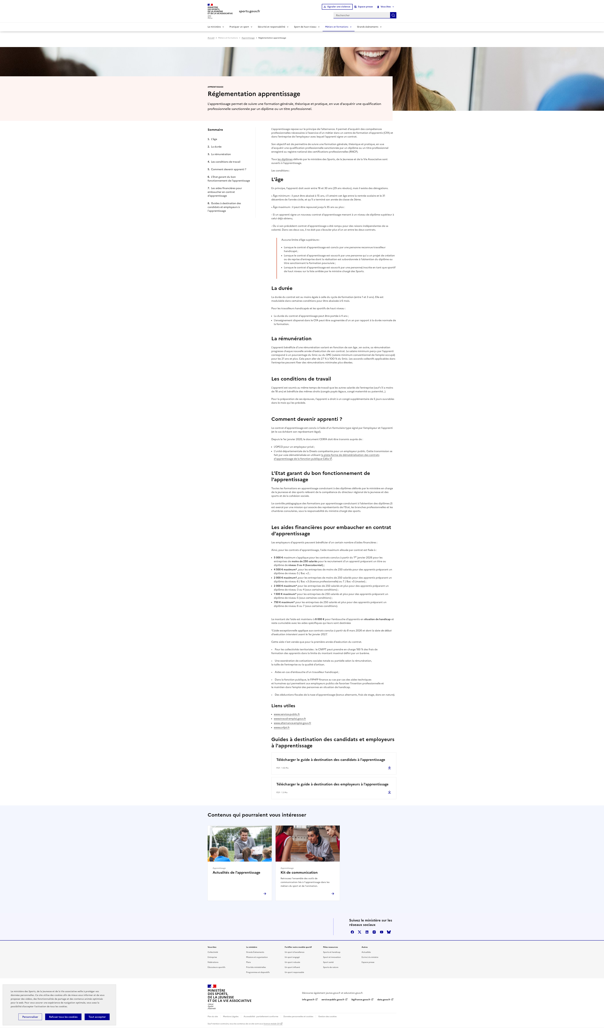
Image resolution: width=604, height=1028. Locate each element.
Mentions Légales (230, 1016)
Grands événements (367, 26)
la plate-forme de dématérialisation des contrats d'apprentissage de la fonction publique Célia (326, 457)
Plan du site (213, 1016)
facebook (352, 932)
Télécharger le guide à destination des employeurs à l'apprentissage (332, 784)
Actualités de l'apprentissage (236, 872)
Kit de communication (299, 872)
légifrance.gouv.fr (360, 999)
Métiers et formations (336, 26)
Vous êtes (386, 6)
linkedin (367, 932)
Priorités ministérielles (256, 967)
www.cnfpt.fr (282, 727)
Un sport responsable (294, 972)
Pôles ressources (330, 947)
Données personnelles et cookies (298, 1016)
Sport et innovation (332, 957)
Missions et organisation (257, 957)
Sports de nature (330, 967)
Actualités (366, 952)
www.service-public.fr (287, 714)
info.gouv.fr (308, 999)
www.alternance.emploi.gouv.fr (292, 723)
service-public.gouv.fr (333, 999)
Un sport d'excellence (294, 952)
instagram (374, 932)
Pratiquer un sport (239, 26)
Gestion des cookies (327, 1016)
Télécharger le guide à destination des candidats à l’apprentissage (330, 759)
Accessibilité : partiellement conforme (261, 1016)
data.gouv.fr (383, 999)
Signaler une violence (338, 6)
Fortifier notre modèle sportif (298, 947)
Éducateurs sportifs (216, 967)
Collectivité (213, 952)
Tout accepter (97, 1017)
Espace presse (365, 6)
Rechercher (393, 15)
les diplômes (285, 159)
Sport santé (328, 962)
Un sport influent (292, 967)
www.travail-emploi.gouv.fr (290, 718)
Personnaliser (30, 1017)
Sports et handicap (331, 952)
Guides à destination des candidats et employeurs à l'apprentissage (224, 207)
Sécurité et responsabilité (271, 26)
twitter (359, 932)
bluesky (389, 932)
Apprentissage (248, 37)
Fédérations (213, 962)
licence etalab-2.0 (272, 1023)
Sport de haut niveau (305, 26)
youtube (381, 932)
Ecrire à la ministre (370, 957)
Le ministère (214, 26)
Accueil (211, 37)
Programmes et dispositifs (258, 972)
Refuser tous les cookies (63, 1017)
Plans (248, 962)
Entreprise (212, 957)
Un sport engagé (292, 957)
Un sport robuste (292, 962)
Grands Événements (255, 952)
